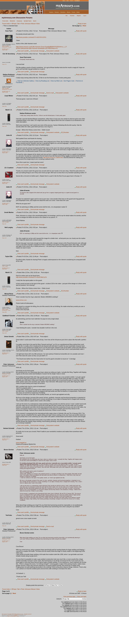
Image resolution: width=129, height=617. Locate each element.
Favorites (72, 15)
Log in (84, 15)
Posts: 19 (4, 525)
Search (71, 0)
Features (51, 12)
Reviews (56, 12)
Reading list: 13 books (6, 47)
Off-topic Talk (15, 23)
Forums (73, 12)
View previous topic (69, 596)
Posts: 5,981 (4, 49)
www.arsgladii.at (21, 442)
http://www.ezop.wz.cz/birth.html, (53, 157)
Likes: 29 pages (5, 88)
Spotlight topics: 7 (5, 48)
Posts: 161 (4, 439)
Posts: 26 (4, 223)
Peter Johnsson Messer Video (30, 23)
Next (84, 25)
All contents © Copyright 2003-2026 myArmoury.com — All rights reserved (16, 614)
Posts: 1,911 (4, 183)
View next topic (81, 596)
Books (78, 12)
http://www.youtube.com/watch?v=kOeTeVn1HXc (31, 37)
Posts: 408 (4, 268)
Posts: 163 (4, 126)
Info (66, 15)
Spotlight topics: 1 (5, 151)
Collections (63, 12)
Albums (69, 12)
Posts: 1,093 (4, 152)
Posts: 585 (4, 312)
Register (79, 15)
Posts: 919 (4, 465)
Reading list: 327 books (7, 89)
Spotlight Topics (27, 20)
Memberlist (12, 20)
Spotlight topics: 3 (5, 375)
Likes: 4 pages (5, 331)
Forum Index (6, 23)
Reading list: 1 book (6, 310)
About (63, 0)
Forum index (5, 20)
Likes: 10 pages (5, 46)
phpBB (15, 615)
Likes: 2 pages (5, 309)
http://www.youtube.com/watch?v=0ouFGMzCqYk (31, 277)
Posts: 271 (4, 64)
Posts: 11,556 (5, 92)
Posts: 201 (4, 106)
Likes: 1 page (5, 266)
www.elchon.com (21, 300)
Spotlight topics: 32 (6, 91)
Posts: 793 (4, 353)
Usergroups (19, 20)
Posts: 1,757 (4, 376)
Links (67, 0)
